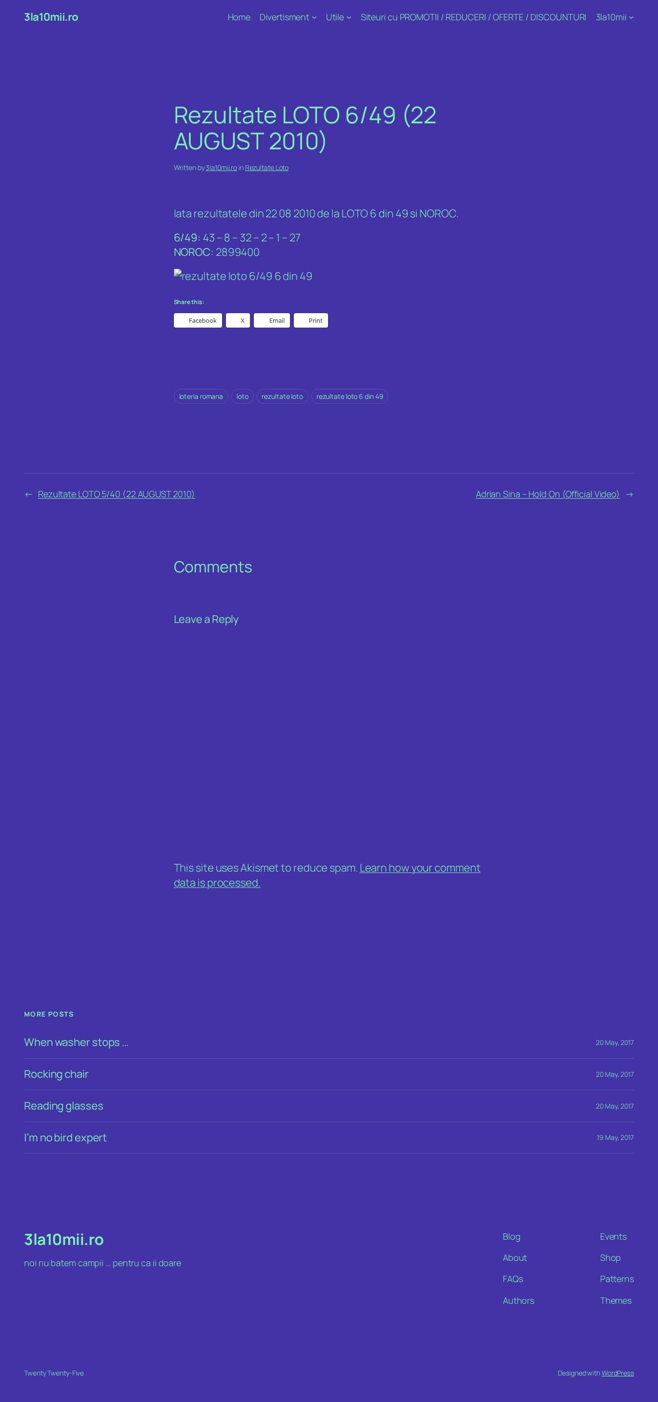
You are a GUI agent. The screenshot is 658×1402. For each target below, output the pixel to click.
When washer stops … (76, 1042)
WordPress (618, 1372)
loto (243, 396)
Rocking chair (56, 1074)
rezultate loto (282, 396)
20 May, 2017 (615, 1042)
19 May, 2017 (615, 1137)
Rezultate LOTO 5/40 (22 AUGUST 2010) (116, 494)
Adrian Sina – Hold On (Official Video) (548, 494)
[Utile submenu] (349, 17)
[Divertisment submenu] (314, 17)
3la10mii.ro (51, 17)
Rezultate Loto (267, 167)
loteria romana (201, 396)
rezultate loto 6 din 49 (349, 396)
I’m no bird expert (65, 1138)
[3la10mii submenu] (631, 17)
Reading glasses (64, 1106)
